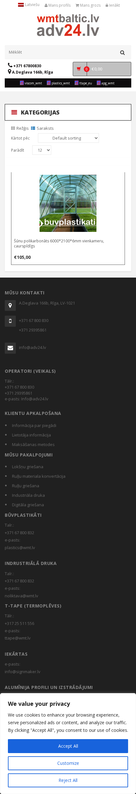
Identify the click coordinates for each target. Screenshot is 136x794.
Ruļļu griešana (25, 486)
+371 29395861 (32, 330)
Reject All (68, 780)
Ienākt (114, 5)
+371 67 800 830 (33, 320)
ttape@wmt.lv (18, 638)
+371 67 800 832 (19, 532)
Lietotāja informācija (31, 435)
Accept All (68, 746)
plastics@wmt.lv (20, 547)
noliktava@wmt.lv (21, 596)
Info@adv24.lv (34, 399)
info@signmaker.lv (22, 671)
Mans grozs (90, 5)
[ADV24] (68, 24)
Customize (68, 763)
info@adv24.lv (32, 347)
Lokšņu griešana (27, 466)
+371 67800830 (26, 66)
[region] (68, 743)
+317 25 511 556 (19, 623)
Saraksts (45, 128)
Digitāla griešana (28, 505)
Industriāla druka (28, 495)
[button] (68, 178)
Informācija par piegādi (34, 425)
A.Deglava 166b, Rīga (32, 72)
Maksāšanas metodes (33, 444)
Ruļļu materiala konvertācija (38, 476)
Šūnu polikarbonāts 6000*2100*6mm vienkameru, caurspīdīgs (59, 243)
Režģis (22, 128)
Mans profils (59, 5)
